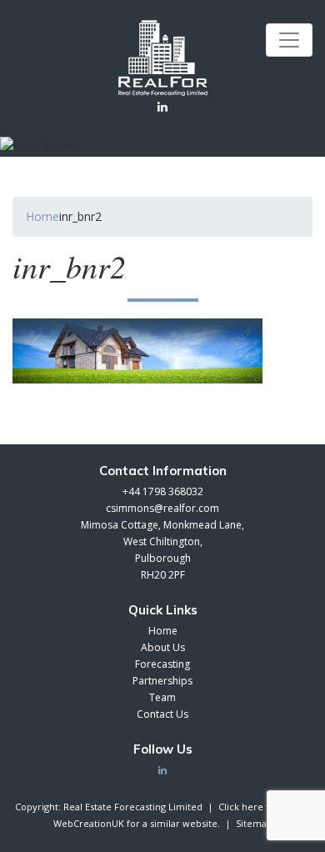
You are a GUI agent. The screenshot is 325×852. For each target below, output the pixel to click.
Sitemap (254, 823)
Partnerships (162, 681)
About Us (163, 647)
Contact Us (162, 714)
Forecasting (162, 664)
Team (162, 697)
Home (42, 216)
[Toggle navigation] (289, 40)
